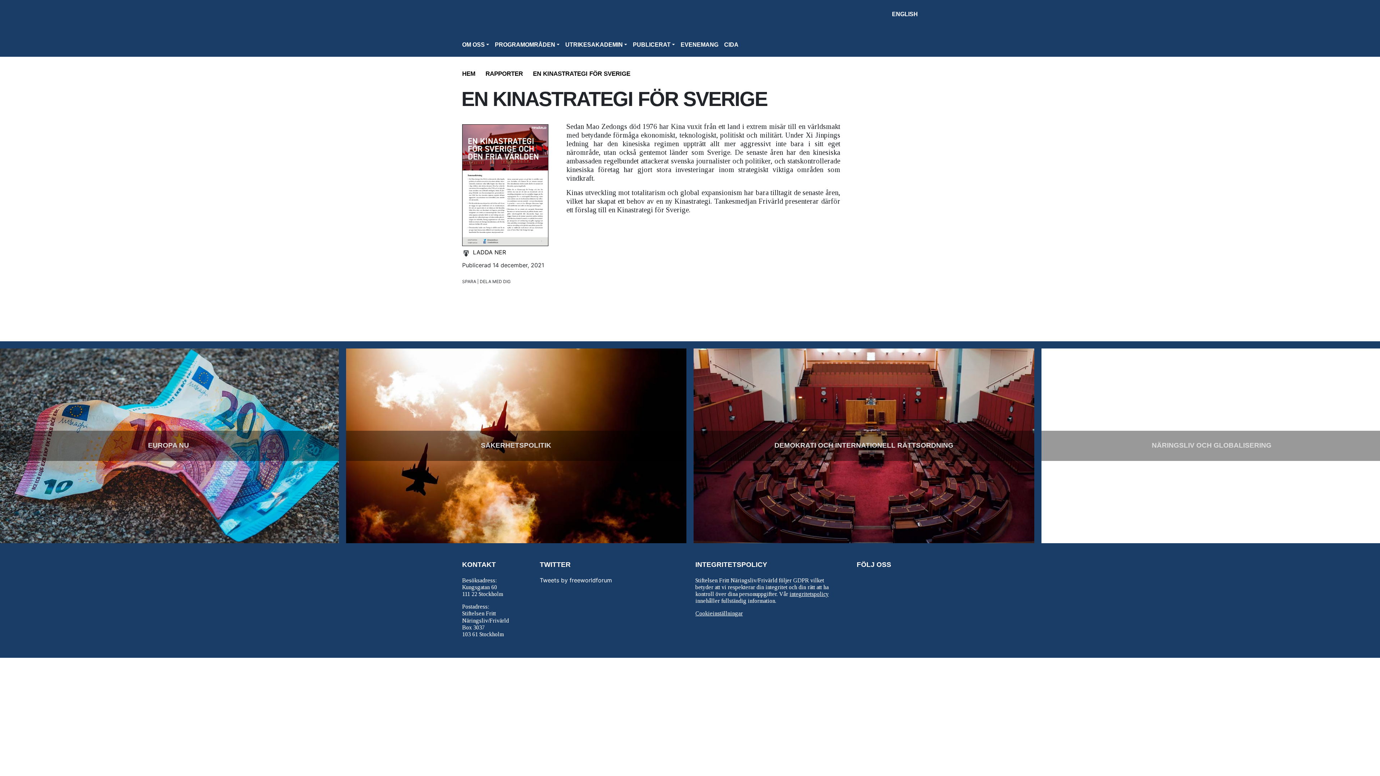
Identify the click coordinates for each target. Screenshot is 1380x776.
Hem (468, 73)
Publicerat (652, 45)
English (905, 14)
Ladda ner (489, 252)
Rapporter (504, 73)
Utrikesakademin (594, 45)
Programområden (525, 45)
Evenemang (699, 45)
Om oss (473, 45)
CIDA (731, 45)
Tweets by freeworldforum (576, 580)
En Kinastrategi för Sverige (581, 73)
